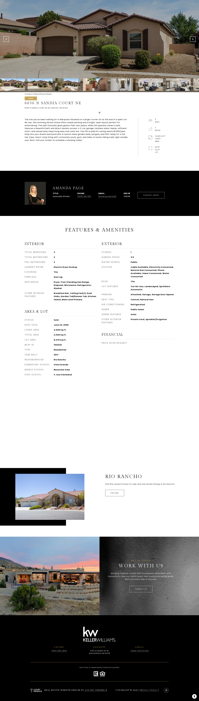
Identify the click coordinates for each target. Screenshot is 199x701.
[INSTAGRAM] (166, 690)
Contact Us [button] (141, 589)
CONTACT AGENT (151, 195)
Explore (115, 493)
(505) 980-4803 (59, 651)
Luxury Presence (96, 690)
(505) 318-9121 (84, 196)
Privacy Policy (149, 690)
